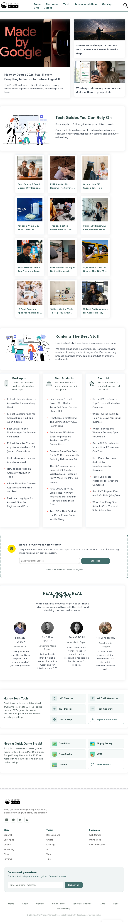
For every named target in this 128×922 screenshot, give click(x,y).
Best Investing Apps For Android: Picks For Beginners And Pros (20, 502)
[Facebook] (6, 819)
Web (48, 854)
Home (11, 903)
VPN (36, 7)
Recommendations (85, 4)
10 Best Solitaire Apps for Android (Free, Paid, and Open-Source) (21, 417)
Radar (37, 4)
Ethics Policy (58, 903)
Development (53, 835)
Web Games (95, 835)
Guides (48, 7)
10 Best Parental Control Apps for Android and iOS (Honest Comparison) (21, 447)
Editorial (8, 835)
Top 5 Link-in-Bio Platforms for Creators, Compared (105, 480)
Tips (48, 859)
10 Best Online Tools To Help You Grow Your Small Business (106, 417)
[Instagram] (13, 819)
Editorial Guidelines (82, 903)
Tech (66, 4)
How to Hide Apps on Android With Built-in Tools (19, 472)
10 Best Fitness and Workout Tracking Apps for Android (105, 432)
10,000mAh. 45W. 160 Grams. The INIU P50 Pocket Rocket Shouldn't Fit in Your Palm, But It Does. (64, 496)
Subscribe (95, 561)
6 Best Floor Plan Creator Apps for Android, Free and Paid (21, 487)
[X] (20, 819)
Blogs (116, 903)
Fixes (6, 854)
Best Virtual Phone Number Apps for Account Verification (21, 432)
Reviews (8, 859)
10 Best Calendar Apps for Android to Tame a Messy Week (21, 403)
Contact (40, 903)
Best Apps (52, 4)
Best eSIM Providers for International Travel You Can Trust (105, 447)
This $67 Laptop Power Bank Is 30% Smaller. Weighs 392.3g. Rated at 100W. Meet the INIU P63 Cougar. (64, 473)
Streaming (9, 849)
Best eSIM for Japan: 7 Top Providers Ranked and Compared (106, 403)
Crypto (49, 839)
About (25, 903)
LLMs (102, 903)
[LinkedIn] (27, 819)
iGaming (50, 844)
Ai (47, 849)
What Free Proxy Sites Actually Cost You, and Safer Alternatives (105, 506)
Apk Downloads (97, 844)
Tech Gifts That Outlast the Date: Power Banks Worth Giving (63, 515)
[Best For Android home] (12, 801)
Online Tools (95, 839)
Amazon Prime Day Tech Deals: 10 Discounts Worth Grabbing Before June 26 (64, 455)
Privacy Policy (63, 908)
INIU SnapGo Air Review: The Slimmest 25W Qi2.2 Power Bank (63, 421)
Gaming (106, 4)
